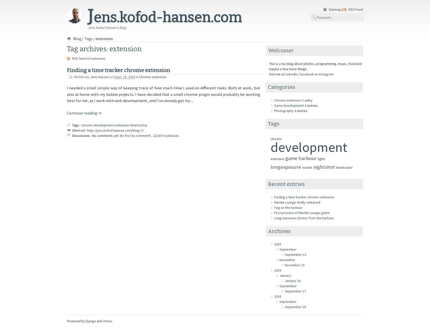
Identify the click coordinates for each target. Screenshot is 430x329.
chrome (87, 125)
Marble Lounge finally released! (297, 202)
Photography (284, 111)
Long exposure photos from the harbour (304, 218)
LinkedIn (291, 74)
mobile (307, 167)
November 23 (295, 265)
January (285, 275)
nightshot (324, 167)
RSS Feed (356, 9)
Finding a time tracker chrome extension (118, 70)
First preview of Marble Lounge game (302, 213)
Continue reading (82, 113)
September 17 (295, 291)
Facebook (306, 74)
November (287, 260)
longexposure (285, 167)
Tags (88, 38)
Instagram (326, 74)
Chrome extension (152, 77)
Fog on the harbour (288, 207)
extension (121, 125)
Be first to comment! (135, 135)
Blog (77, 38)
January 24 (293, 280)
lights (321, 159)
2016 (277, 270)
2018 (277, 296)
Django (91, 321)
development (104, 125)
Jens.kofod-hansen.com (165, 17)
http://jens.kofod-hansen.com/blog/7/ (115, 130)
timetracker (139, 125)
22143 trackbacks (166, 135)
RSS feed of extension (89, 58)
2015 (277, 244)
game (291, 158)
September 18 (295, 307)
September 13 (295, 254)
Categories (281, 87)
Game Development (289, 105)
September (288, 249)
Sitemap (335, 9)
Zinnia (107, 321)
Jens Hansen (99, 77)
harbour (308, 158)
